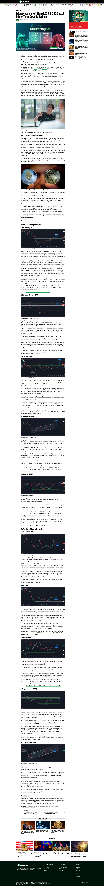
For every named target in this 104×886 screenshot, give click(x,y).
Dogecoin (44, 69)
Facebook (78, 867)
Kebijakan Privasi (62, 868)
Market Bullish (24, 807)
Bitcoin (35, 62)
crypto (35, 806)
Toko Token (61, 870)
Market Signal (32, 807)
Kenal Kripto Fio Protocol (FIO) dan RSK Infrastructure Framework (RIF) (43, 686)
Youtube (77, 873)
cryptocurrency (41, 806)
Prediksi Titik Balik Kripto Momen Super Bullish (38, 292)
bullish (56, 82)
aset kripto (30, 806)
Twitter (77, 868)
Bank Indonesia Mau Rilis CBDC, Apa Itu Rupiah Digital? (40, 525)
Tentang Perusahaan (63, 867)
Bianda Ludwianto (24, 20)
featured (48, 806)
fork (43, 342)
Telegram (78, 876)
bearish (26, 211)
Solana (35, 69)
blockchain (30, 324)
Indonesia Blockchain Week (64, 871)
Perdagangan (46, 867)
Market (56, 806)
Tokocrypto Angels (47, 870)
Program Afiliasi (47, 868)
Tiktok (77, 871)
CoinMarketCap (31, 59)
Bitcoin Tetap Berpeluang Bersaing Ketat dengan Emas (39, 132)
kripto (52, 806)
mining (51, 669)
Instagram (78, 870)
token (33, 402)
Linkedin (77, 875)
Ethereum (31, 67)
